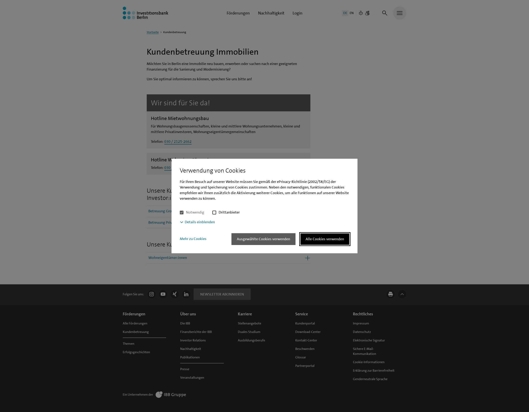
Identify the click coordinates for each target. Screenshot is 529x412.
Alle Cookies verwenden (325, 239)
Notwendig (195, 212)
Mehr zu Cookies (193, 238)
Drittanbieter (229, 212)
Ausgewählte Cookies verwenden (263, 239)
